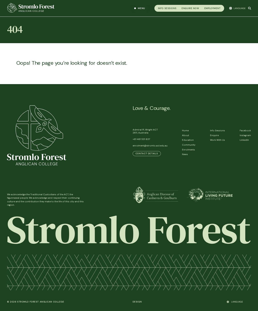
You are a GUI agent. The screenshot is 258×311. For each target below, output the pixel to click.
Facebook (245, 130)
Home (185, 130)
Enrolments (188, 149)
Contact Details (146, 153)
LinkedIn (244, 140)
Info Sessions (217, 130)
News (185, 154)
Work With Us (217, 140)
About (185, 135)
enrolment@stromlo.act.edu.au (150, 145)
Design (137, 301)
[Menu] (140, 8)
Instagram (245, 135)
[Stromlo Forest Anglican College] (67, 8)
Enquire (214, 135)
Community (188, 144)
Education (188, 140)
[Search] (249, 8)
